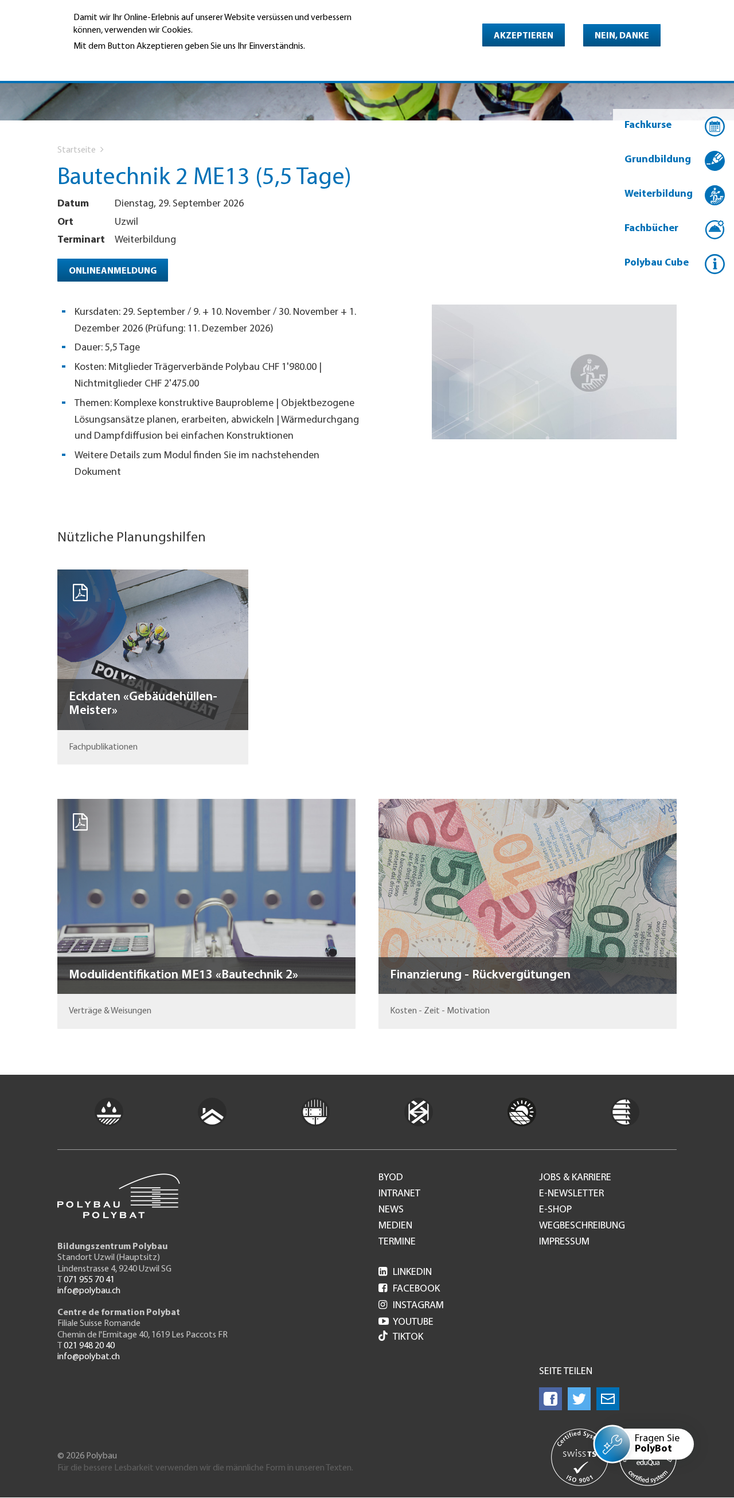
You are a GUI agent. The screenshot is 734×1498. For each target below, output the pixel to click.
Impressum (564, 1242)
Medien (395, 1226)
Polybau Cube (656, 263)
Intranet (399, 1194)
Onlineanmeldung (113, 271)
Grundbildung (657, 160)
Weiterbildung (658, 194)
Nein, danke (622, 36)
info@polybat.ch (88, 1357)
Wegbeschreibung (582, 1226)
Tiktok (408, 1337)
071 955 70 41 (89, 1280)
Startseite (76, 150)
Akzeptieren (523, 36)
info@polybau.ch (88, 1291)
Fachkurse (647, 125)
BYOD (390, 1178)
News (391, 1210)
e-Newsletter (571, 1194)
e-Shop (555, 1210)
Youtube (406, 1322)
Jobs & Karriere (575, 1178)
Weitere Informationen (123, 62)
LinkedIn (405, 1272)
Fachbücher (651, 229)
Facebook (409, 1289)
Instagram (411, 1306)
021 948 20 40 (89, 1346)
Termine (397, 1242)
